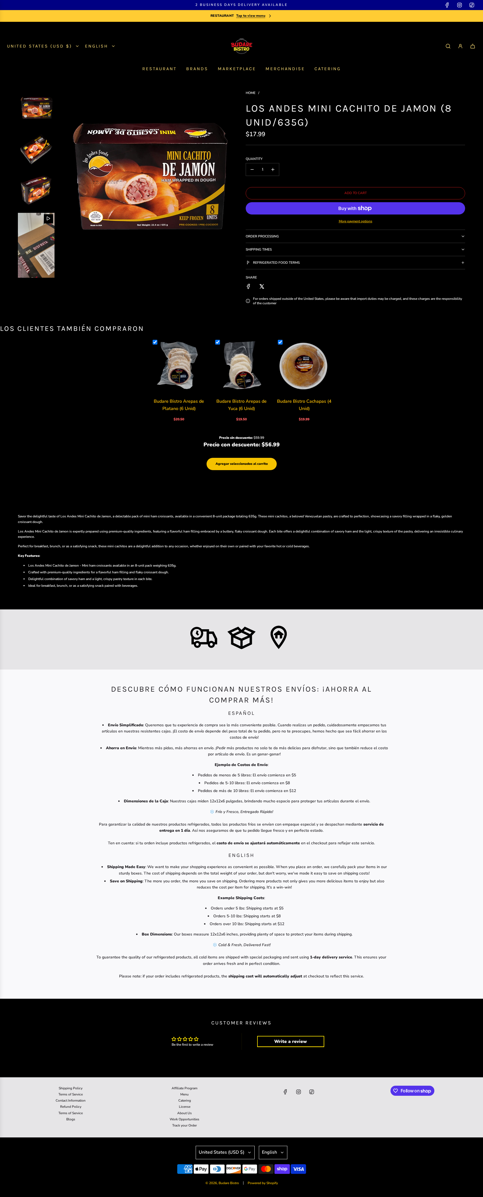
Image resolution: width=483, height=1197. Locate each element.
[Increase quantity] (273, 169)
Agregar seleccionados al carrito (242, 463)
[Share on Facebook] (248, 286)
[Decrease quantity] (252, 169)
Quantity (254, 159)
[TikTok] (472, 5)
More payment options (355, 221)
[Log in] (460, 46)
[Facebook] (447, 5)
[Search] (448, 46)
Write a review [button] (290, 1041)
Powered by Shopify (263, 1183)
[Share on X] (261, 286)
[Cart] (473, 46)
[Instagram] (459, 5)
